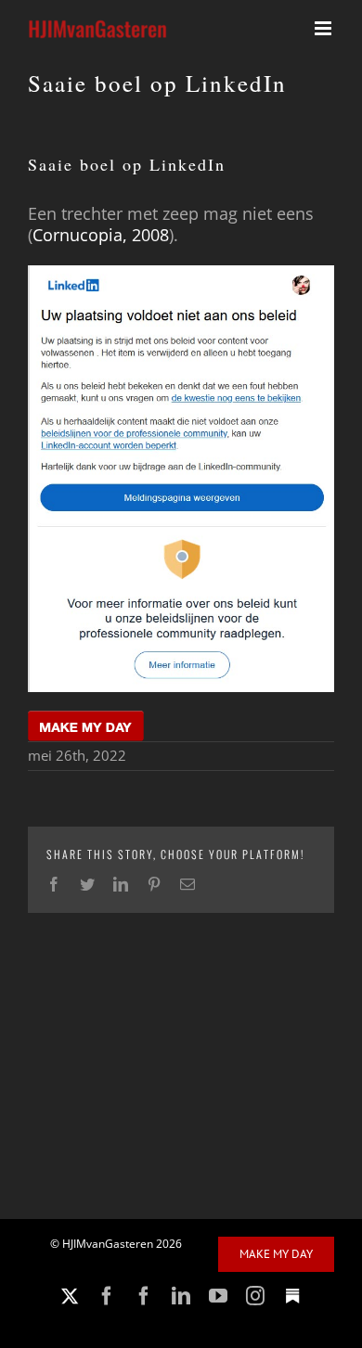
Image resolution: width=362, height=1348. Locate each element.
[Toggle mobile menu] (324, 28)
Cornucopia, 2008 (100, 235)
